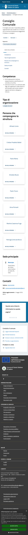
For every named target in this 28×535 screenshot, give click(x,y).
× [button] (26, 511)
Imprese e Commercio (8, 415)
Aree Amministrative (8, 388)
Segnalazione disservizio (9, 496)
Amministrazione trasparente (10, 508)
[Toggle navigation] (3, 6)
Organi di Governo (8, 386)
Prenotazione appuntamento (10, 494)
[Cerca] (25, 6)
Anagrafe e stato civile (9, 407)
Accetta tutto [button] (14, 526)
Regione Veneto (6, 2)
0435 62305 (11, 285)
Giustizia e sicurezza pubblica (10, 429)
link (6, 522)
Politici (5, 395)
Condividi (5, 38)
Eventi (5, 465)
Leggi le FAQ (6, 499)
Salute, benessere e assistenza (11, 436)
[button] (14, 532)
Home (3, 13)
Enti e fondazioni (7, 393)
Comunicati (6, 453)
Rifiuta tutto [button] (14, 529)
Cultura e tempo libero (9, 410)
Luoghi (5, 462)
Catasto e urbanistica (8, 417)
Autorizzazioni (7, 439)
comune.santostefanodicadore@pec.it (15, 288)
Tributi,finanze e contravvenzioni (11, 431)
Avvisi (4, 455)
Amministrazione (11, 13)
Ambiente (5, 434)
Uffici (4, 390)
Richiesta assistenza (8, 501)
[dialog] (14, 522)
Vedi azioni (13, 38)
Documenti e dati (7, 400)
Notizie (5, 451)
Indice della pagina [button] (9, 50)
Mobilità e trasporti (8, 419)
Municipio (11, 262)
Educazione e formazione (9, 427)
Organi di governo (6, 15)
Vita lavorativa (7, 412)
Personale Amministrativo (10, 398)
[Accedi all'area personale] (22, 2)
